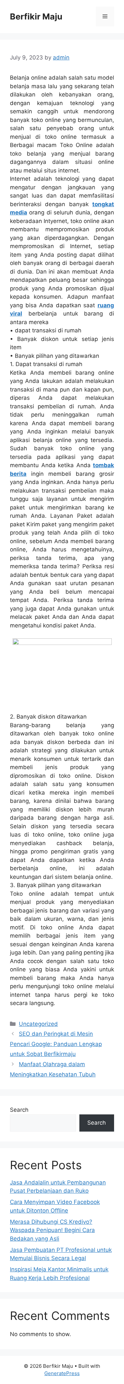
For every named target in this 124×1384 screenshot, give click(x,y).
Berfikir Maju (36, 16)
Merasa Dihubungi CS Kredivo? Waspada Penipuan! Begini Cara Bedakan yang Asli (52, 1230)
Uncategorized (38, 1024)
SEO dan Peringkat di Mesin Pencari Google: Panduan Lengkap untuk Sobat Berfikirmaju (56, 1043)
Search (19, 1109)
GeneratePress (62, 1373)
